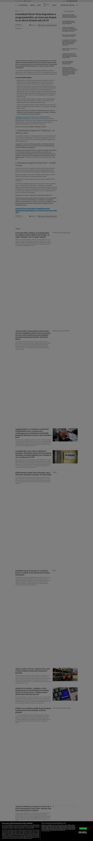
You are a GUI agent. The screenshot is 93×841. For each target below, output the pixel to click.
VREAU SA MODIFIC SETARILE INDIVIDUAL (82, 832)
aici (14, 835)
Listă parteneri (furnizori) (46, 831)
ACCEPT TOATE (83, 828)
